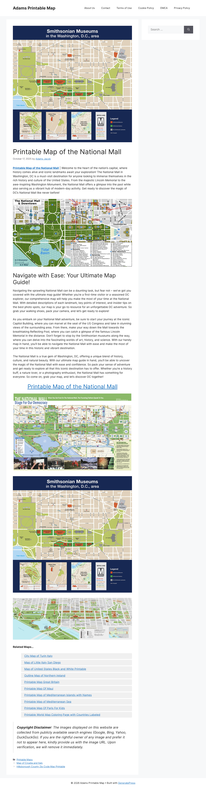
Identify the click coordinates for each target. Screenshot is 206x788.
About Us (89, 8)
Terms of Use (124, 8)
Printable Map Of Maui (38, 688)
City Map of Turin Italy (38, 656)
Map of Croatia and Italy (30, 763)
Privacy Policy (182, 8)
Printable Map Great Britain (41, 682)
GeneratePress (126, 782)
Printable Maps (25, 759)
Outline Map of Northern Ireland (44, 675)
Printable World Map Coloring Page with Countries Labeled (62, 714)
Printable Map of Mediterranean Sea (47, 701)
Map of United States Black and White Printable (55, 669)
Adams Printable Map (34, 8)
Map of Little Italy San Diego (42, 662)
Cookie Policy (146, 8)
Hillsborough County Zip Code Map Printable (41, 766)
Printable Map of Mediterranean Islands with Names (58, 695)
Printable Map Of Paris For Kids (44, 708)
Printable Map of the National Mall (36, 168)
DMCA (164, 8)
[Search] (188, 30)
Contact (105, 8)
